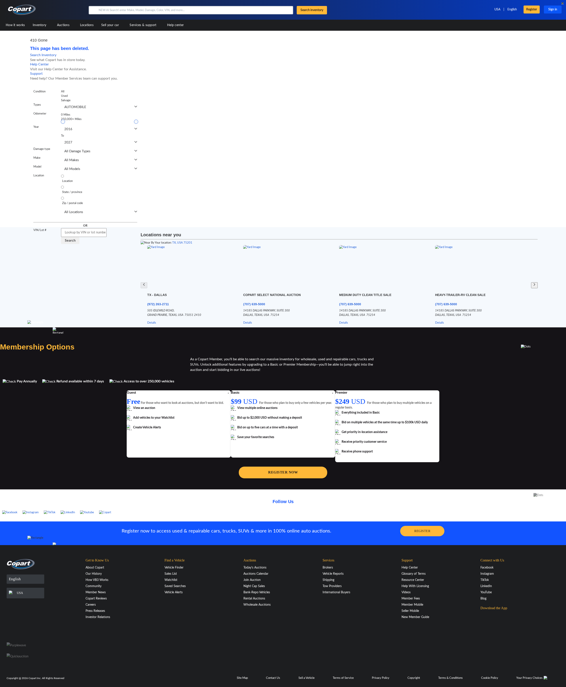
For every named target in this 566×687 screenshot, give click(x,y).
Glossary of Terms (414, 573)
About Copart (95, 567)
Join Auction (252, 580)
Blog (483, 598)
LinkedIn (486, 586)
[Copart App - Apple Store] (491, 616)
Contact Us (273, 678)
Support (36, 73)
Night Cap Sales (254, 586)
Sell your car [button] (110, 25)
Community (93, 586)
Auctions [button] (64, 25)
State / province (72, 192)
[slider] (63, 122)
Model (37, 166)
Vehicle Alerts (173, 592)
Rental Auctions (254, 598)
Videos (406, 592)
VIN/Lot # (39, 230)
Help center (175, 25)
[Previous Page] (144, 285)
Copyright (413, 678)
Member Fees (411, 598)
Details (151, 322)
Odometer (39, 113)
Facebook (486, 567)
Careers (91, 604)
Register (531, 9)
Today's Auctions (254, 567)
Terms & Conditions (450, 678)
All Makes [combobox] (71, 160)
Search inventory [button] (311, 10)
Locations (87, 25)
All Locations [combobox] (73, 212)
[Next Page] (534, 285)
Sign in (552, 9)
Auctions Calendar (255, 573)
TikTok (484, 580)
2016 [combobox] (68, 129)
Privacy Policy (380, 678)
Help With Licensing (415, 586)
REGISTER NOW (283, 472)
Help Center (39, 64)
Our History (94, 573)
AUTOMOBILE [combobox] (75, 107)
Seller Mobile (410, 611)
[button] (93, 10)
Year (36, 127)
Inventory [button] (40, 25)
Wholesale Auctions (257, 604)
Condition (39, 91)
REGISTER (422, 531)
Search (70, 240)
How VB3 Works (97, 580)
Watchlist (170, 580)
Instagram (487, 573)
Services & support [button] (143, 25)
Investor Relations (98, 617)
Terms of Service (343, 678)
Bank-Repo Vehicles (256, 592)
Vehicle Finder (174, 567)
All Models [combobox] (72, 169)
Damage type (41, 149)
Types (37, 104)
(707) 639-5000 (254, 304)
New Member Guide (415, 617)
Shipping (328, 580)
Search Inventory (43, 55)
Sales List (170, 573)
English (512, 9)
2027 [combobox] (68, 142)
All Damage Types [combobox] (77, 151)
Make (36, 157)
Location (38, 175)
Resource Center (413, 580)
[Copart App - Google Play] (491, 629)
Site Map (242, 678)
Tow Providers (332, 586)
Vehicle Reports (333, 573)
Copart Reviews (96, 598)
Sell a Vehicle (306, 678)
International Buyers (336, 592)
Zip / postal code (72, 203)
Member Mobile (412, 604)
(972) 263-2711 (158, 304)
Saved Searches (175, 586)
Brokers (328, 567)
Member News (96, 592)
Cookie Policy (489, 678)
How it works (15, 25)
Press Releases (95, 611)
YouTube (486, 592)
